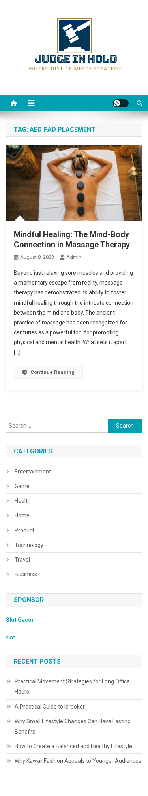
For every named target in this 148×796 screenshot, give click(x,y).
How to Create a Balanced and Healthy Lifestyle (73, 746)
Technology (29, 545)
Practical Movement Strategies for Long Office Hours (72, 686)
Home (22, 515)
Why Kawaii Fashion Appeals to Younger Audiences (78, 761)
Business (26, 574)
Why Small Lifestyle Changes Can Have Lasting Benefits (73, 726)
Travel (22, 559)
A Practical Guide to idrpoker (50, 707)
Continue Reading (52, 372)
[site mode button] (121, 103)
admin (73, 257)
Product (24, 530)
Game (22, 486)
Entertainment (33, 471)
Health (23, 501)
